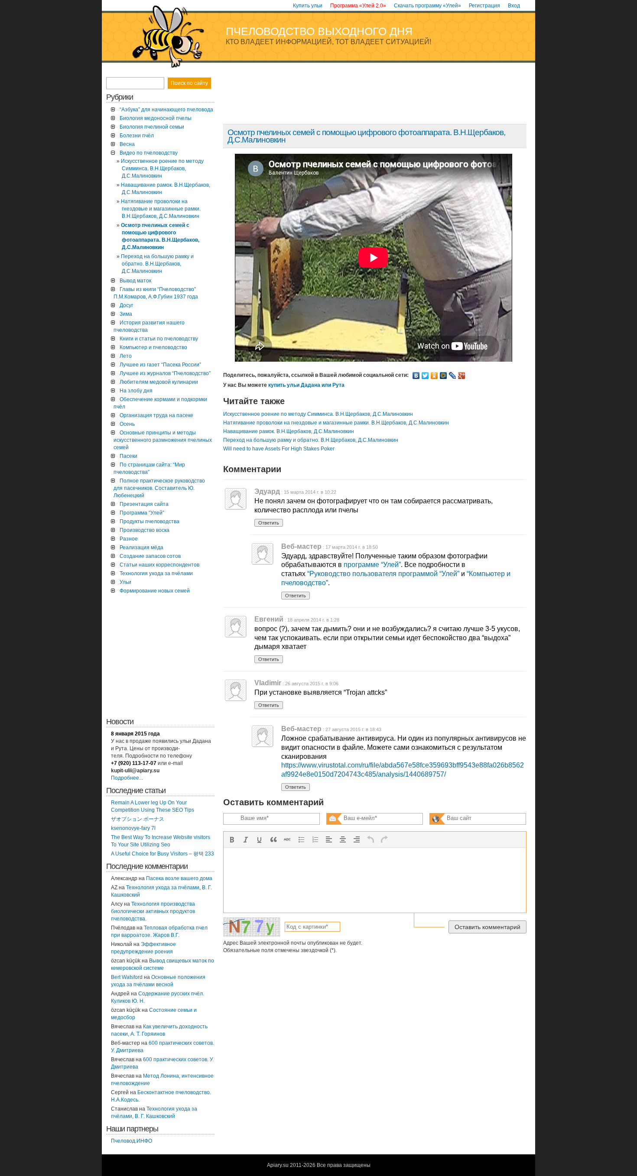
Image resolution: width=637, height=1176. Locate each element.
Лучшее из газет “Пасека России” (160, 365)
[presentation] (231, 839)
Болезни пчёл (137, 136)
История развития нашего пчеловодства (149, 326)
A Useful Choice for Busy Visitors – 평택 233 (162, 854)
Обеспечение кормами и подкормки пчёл (160, 403)
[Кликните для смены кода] (251, 927)
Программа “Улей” (142, 513)
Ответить (268, 522)
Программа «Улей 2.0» (358, 6)
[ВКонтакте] (416, 375)
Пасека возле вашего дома (179, 878)
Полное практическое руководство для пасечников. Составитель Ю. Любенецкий (159, 488)
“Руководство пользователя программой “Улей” (383, 573)
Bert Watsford (127, 977)
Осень (127, 424)
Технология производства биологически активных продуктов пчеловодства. (153, 911)
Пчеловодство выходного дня (319, 31)
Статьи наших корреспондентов (159, 565)
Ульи (125, 582)
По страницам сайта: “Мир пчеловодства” (149, 468)
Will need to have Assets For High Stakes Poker (279, 449)
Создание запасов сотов (150, 556)
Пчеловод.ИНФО (131, 1141)
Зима (126, 314)
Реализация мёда (141, 547)
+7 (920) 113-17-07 (133, 763)
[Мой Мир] (443, 375)
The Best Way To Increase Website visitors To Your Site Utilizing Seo (160, 841)
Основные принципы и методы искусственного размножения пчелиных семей (163, 440)
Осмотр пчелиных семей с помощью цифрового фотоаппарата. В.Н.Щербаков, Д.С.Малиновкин (366, 136)
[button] (232, 839)
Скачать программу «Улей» (427, 6)
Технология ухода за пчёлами (156, 573)
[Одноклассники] (434, 375)
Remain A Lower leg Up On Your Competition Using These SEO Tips (152, 806)
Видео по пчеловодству (149, 153)
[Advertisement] (374, 96)
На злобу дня (136, 391)
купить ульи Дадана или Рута (306, 385)
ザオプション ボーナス (137, 819)
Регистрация (484, 6)
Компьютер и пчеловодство (153, 347)
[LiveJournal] (452, 375)
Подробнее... (127, 778)
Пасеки (128, 456)
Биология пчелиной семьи (152, 127)
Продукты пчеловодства (149, 521)
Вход (514, 6)
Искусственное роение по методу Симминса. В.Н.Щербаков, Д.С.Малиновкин (318, 414)
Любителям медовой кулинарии (159, 382)
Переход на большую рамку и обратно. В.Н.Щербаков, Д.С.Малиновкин (310, 440)
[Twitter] (425, 375)
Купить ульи (307, 6)
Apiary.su (278, 1165)
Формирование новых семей (155, 591)
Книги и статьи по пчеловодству (159, 339)
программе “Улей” (372, 564)
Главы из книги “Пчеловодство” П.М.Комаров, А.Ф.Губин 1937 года (156, 293)
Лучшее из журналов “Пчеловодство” (165, 373)
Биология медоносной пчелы (156, 118)
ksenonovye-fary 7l (133, 828)
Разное (129, 539)
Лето (126, 356)
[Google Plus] (461, 375)
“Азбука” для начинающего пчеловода (166, 110)
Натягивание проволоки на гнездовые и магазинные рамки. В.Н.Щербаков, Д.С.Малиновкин (336, 423)
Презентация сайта (144, 504)
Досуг (126, 305)
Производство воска (144, 530)
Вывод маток (135, 281)
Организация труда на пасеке (156, 415)
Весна (127, 144)
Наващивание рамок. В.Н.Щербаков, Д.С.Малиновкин (288, 431)
